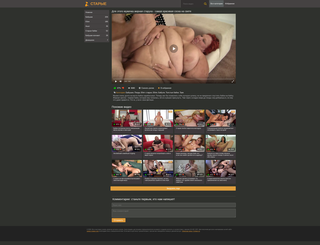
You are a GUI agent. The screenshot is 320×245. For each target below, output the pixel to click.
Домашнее (97, 40)
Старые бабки (97, 31)
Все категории (216, 4)
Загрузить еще (173, 188)
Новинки (89, 12)
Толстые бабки (172, 92)
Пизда (137, 92)
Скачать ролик (147, 88)
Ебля (97, 22)
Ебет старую (146, 92)
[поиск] (205, 4)
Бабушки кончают (97, 35)
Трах (182, 92)
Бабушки (97, 17)
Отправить (119, 220)
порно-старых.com (93, 231)
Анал (97, 26)
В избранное (166, 88)
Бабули (161, 92)
